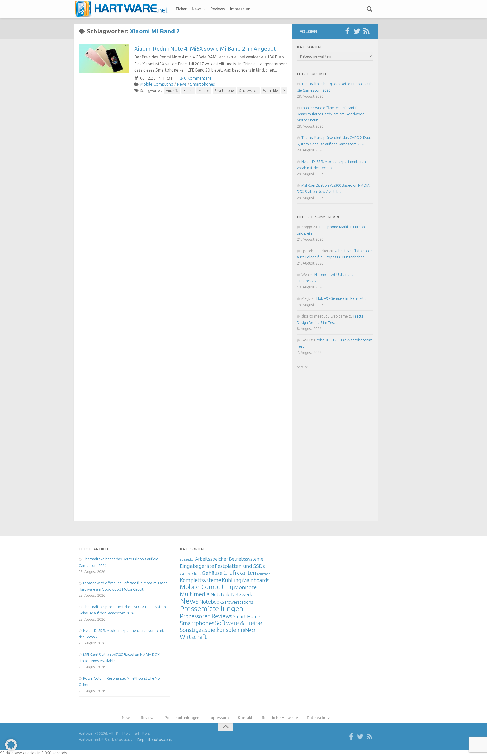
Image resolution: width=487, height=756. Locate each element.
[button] (11, 745)
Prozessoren (195, 616)
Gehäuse (212, 573)
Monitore (245, 587)
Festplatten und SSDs (240, 566)
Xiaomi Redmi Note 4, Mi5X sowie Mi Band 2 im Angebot (205, 48)
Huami (188, 91)
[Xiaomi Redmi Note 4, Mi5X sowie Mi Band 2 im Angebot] (104, 58)
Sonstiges (192, 630)
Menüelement (123, 9)
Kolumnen (263, 573)
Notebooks (211, 602)
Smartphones (202, 84)
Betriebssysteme (246, 558)
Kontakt (245, 717)
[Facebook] (347, 31)
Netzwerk (241, 594)
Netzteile (220, 594)
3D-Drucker (187, 559)
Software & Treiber (239, 623)
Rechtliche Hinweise (280, 717)
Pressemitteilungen (212, 608)
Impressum (240, 9)
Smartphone (224, 91)
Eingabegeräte (197, 566)
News (197, 9)
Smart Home (246, 616)
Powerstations (239, 602)
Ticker (181, 9)
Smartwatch (248, 91)
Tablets (247, 630)
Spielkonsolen (221, 630)
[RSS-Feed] (366, 31)
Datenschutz (318, 717)
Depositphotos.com (154, 739)
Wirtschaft (193, 637)
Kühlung (231, 580)
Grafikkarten (239, 572)
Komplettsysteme (200, 580)
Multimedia (195, 594)
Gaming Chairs (190, 573)
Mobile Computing (156, 84)
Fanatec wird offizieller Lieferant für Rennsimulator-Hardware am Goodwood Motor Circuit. (331, 114)
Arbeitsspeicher (211, 559)
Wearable (270, 91)
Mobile (203, 91)
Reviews (217, 9)
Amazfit (172, 91)
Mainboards (255, 580)
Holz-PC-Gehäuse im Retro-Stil (341, 298)
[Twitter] (357, 31)
